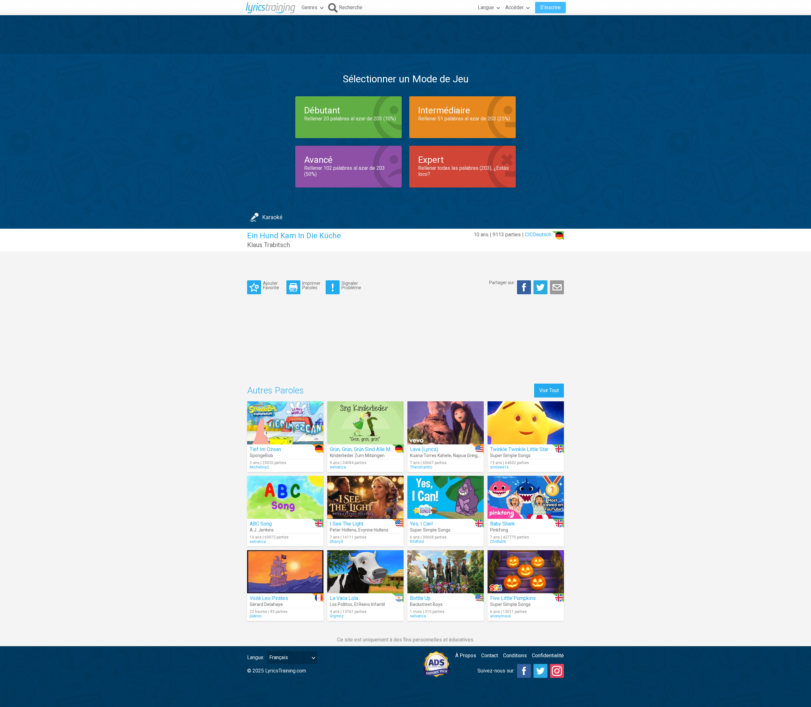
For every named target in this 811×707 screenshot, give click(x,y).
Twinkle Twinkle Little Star (519, 449)
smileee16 (499, 467)
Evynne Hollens (373, 529)
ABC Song (261, 524)
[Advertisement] (405, 34)
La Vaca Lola (344, 598)
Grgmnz (337, 616)
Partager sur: (502, 282)
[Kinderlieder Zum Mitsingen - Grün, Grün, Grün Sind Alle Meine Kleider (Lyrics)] (365, 422)
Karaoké (272, 217)
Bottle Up (420, 598)
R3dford (417, 541)
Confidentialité (548, 656)
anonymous (500, 616)
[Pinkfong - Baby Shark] (526, 497)
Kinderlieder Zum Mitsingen (357, 455)
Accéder (514, 7)
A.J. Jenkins (262, 529)
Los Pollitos (341, 604)
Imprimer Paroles (311, 285)
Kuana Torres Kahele (430, 455)
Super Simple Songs (510, 455)
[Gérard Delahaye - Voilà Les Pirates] (285, 571)
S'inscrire (550, 7)
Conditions (515, 656)
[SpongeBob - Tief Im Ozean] (285, 422)
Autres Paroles (275, 390)
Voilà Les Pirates (269, 598)
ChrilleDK (498, 541)
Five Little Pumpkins (513, 598)
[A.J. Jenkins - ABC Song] (285, 497)
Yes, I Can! (421, 524)
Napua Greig (465, 455)
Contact (489, 656)
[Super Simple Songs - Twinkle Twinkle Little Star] (526, 422)
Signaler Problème (351, 285)
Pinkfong (499, 529)
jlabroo (255, 616)
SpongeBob (261, 455)
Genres (309, 7)
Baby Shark (502, 524)
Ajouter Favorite (271, 285)
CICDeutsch (538, 235)
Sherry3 (336, 541)
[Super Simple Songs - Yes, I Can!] (445, 497)
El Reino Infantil (369, 604)
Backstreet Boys (426, 604)
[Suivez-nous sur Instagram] (557, 671)
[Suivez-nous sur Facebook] (524, 671)
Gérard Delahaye (266, 604)
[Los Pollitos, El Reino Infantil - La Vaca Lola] (365, 571)
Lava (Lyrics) (424, 449)
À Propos (465, 656)
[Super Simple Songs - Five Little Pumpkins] (526, 571)
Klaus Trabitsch (268, 245)
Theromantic (421, 467)
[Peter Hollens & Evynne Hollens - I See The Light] (365, 497)
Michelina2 (259, 467)
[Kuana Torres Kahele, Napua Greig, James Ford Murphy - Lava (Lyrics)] (445, 422)
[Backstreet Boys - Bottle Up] (445, 571)
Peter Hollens (343, 529)
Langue (486, 7)
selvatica (338, 467)
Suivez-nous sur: (495, 671)
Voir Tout (549, 390)
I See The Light (346, 524)
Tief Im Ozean (265, 449)
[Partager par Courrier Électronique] (557, 287)
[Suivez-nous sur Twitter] (540, 671)
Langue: (255, 657)
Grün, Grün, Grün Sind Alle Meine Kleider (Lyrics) (382, 449)
